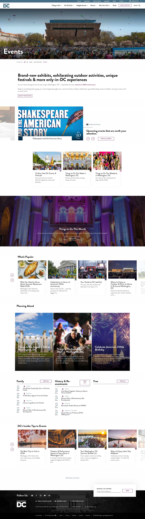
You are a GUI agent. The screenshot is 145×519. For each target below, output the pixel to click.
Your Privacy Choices (49, 515)
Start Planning (113, 364)
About (61, 515)
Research (88, 515)
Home (30, 62)
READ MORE (36, 364)
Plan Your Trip (38, 62)
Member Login (61, 501)
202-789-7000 (76, 507)
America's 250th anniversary (85, 85)
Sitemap (74, 515)
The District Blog (78, 501)
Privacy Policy (39, 515)
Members (106, 1)
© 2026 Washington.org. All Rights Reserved (103, 515)
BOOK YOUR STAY (125, 5)
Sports (121, 1)
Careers (67, 515)
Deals (114, 5)
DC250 (79, 1)
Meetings (87, 1)
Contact (81, 515)
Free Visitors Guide (44, 501)
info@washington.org (90, 507)
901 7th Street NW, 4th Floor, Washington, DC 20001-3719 (52, 507)
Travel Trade (97, 1)
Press (114, 1)
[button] (120, 54)
